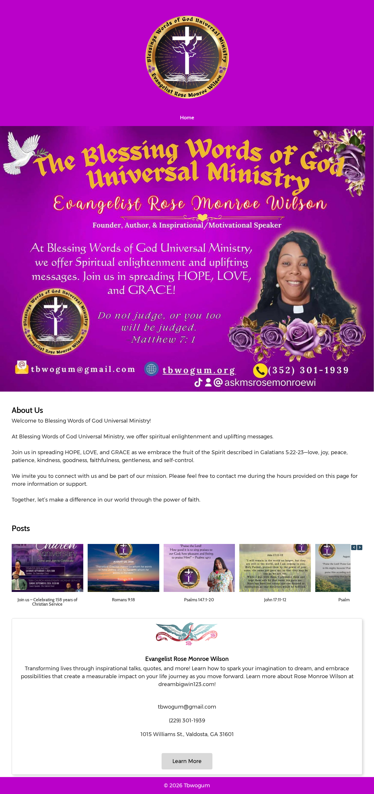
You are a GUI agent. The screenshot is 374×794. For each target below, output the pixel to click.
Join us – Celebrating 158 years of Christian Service (47, 602)
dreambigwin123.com (186, 684)
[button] (359, 547)
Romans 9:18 (123, 599)
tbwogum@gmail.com (187, 707)
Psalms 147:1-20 (199, 599)
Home (187, 117)
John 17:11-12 (275, 599)
